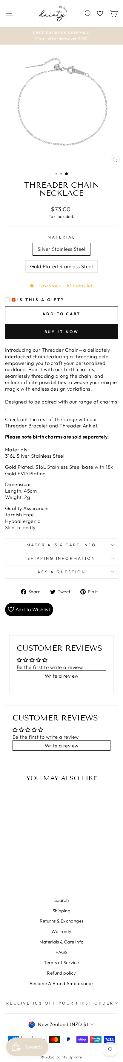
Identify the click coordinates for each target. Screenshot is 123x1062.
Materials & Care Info (61, 942)
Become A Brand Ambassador (61, 983)
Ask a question (61, 571)
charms (108, 401)
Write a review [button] (62, 676)
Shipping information (61, 558)
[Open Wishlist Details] (100, 13)
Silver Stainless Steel (61, 249)
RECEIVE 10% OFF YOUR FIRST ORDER (59, 1003)
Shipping (61, 911)
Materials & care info (61, 544)
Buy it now (61, 331)
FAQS (61, 952)
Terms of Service (61, 962)
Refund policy (61, 973)
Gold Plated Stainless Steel (61, 266)
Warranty (61, 931)
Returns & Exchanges (62, 921)
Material (61, 237)
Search (61, 900)
